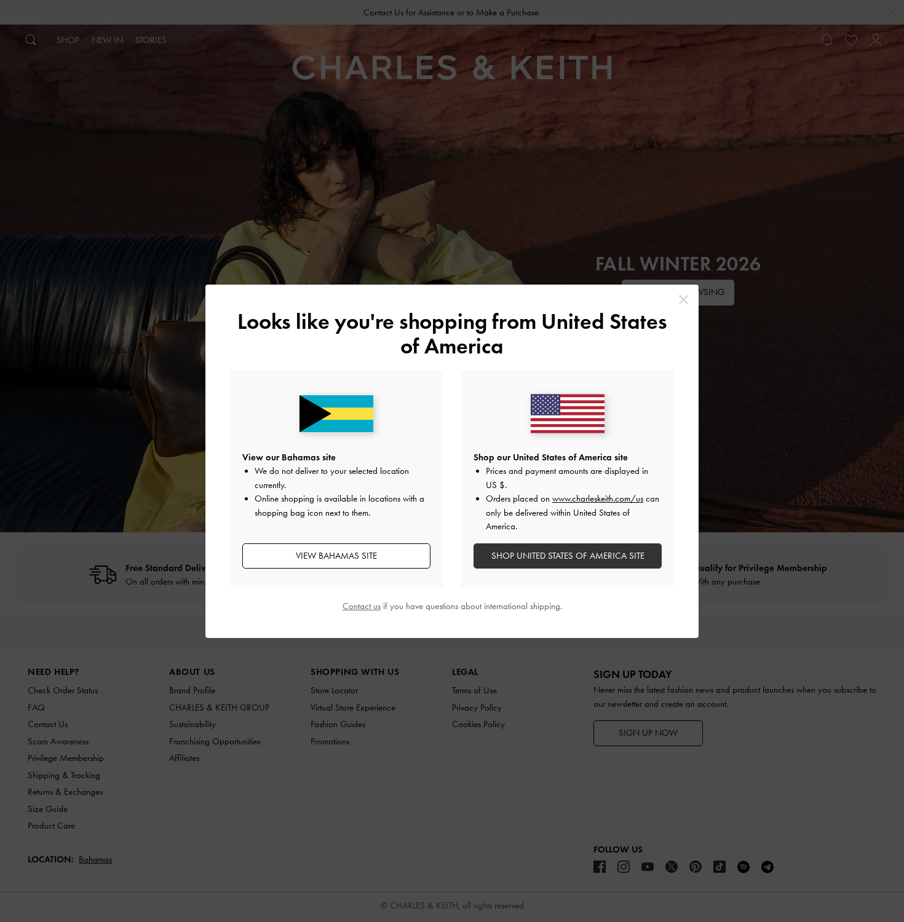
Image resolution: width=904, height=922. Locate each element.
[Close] (683, 300)
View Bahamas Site (336, 555)
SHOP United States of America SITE (567, 555)
